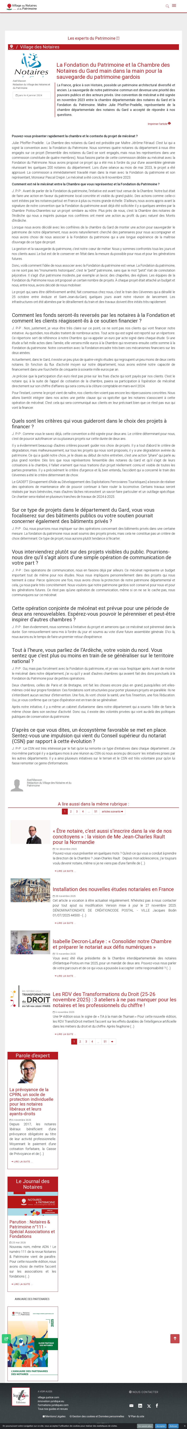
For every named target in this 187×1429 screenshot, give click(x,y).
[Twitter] (149, 1406)
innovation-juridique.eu (51, 1401)
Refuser (173, 1426)
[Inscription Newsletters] (131, 1406)
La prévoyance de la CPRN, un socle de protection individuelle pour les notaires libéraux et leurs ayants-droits (31, 1101)
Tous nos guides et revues (53, 1408)
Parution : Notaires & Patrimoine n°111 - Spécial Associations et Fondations (32, 1229)
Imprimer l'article (158, 123)
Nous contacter (145, 1392)
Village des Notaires (39, 47)
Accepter (161, 1426)
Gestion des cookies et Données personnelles (98, 1416)
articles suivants (111, 811)
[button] (167, 6)
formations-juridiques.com (53, 1405)
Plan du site (137, 1416)
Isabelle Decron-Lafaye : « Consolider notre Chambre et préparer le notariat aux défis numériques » (112, 944)
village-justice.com (48, 1397)
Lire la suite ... (66, 871)
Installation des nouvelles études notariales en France (113, 889)
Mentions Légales (55, 1416)
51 (95, 811)
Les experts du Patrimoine (92, 38)
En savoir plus (145, 1426)
